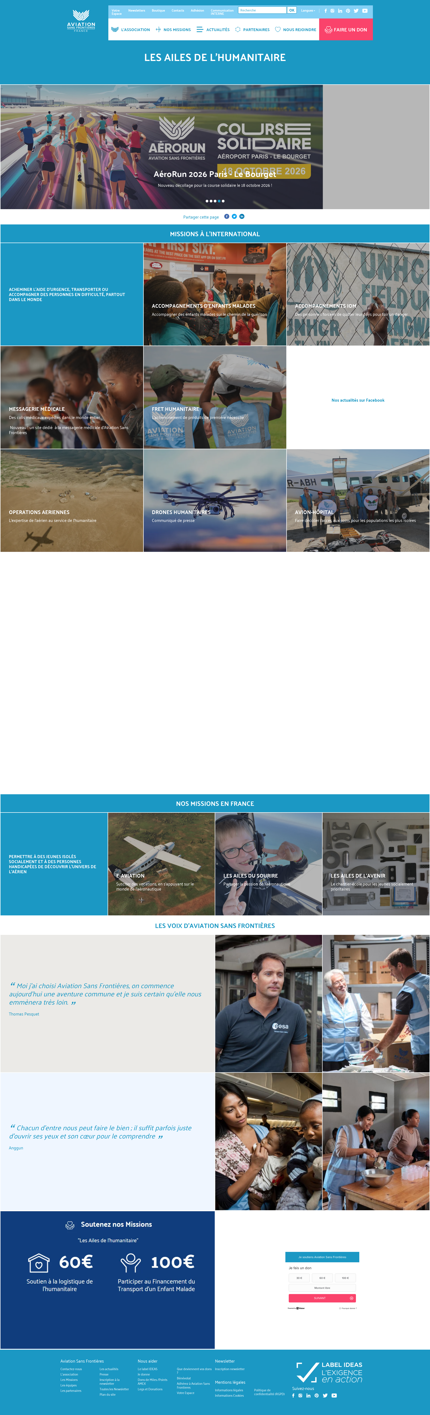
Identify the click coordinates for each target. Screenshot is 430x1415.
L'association (69, 1374)
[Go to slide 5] (223, 201)
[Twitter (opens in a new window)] (234, 217)
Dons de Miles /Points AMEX (152, 1381)
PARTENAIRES (256, 29)
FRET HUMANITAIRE (175, 408)
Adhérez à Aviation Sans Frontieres (193, 1385)
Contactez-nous (71, 1368)
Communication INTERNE (222, 11)
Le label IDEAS (147, 1368)
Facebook (326, 11)
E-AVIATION (130, 875)
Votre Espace (117, 11)
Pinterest (348, 11)
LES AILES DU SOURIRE (250, 875)
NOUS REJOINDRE (299, 29)
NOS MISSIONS (177, 29)
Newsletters (136, 10)
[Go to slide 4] (219, 201)
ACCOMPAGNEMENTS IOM (325, 305)
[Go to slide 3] (215, 201)
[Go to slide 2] (211, 201)
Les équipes (68, 1385)
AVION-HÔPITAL (314, 512)
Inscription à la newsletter (110, 1381)
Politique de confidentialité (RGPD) (269, 1392)
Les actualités (109, 1368)
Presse (104, 1374)
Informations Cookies (229, 1395)
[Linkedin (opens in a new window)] (241, 217)
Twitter (356, 11)
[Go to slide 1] (207, 201)
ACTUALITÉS (218, 29)
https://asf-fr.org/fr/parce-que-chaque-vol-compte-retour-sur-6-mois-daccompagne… (215, 147)
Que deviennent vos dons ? (194, 1370)
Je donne (144, 1374)
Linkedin (340, 11)
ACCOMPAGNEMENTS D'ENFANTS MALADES (203, 305)
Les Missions (69, 1379)
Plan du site (108, 1394)
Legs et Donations (150, 1389)
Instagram (332, 11)
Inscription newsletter (230, 1368)
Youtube (365, 11)
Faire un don (350, 29)
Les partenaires (70, 1390)
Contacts (178, 10)
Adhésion (197, 10)
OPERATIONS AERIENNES (39, 512)
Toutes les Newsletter (114, 1389)
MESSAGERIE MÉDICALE (37, 408)
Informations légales (229, 1390)
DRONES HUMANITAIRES (181, 512)
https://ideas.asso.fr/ (329, 1372)
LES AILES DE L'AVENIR (358, 875)
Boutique (158, 10)
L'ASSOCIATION (135, 29)
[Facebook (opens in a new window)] (226, 217)
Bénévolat (184, 1378)
